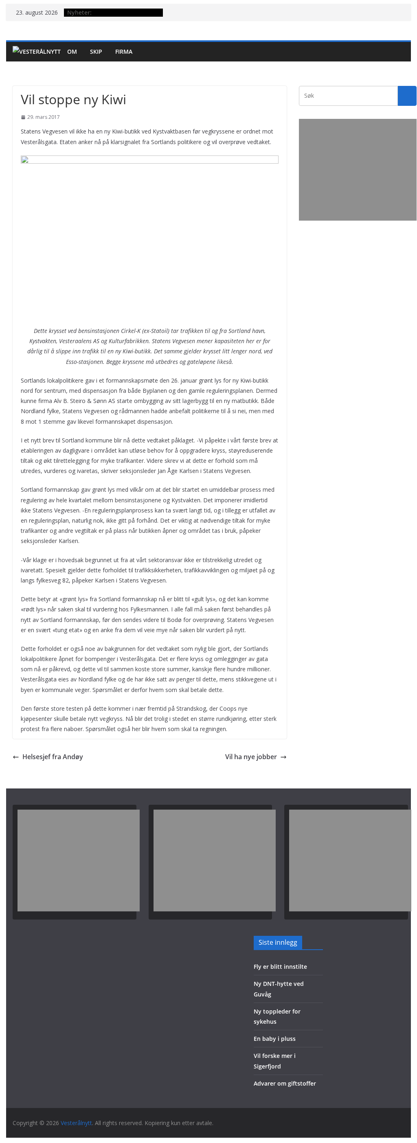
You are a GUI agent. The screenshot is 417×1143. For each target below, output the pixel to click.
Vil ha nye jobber (251, 756)
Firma (123, 51)
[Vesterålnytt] (37, 51)
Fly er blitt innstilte (280, 966)
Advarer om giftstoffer (285, 1083)
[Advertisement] (358, 170)
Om (72, 51)
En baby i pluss (275, 1038)
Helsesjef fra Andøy (52, 756)
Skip (96, 51)
